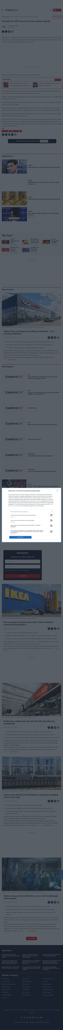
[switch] (51, 515)
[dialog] (31, 515)
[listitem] (31, 512)
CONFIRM (20, 537)
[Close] (58, 490)
